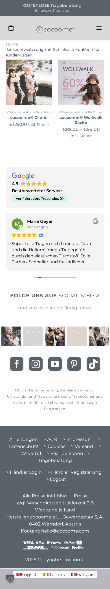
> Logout (56, 479)
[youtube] (55, 364)
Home (12, 44)
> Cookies (54, 446)
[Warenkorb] (11, 27)
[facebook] (16, 364)
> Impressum (78, 439)
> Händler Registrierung (74, 472)
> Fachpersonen (65, 453)
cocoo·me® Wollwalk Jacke (81, 120)
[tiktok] (93, 364)
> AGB (50, 439)
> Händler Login (24, 472)
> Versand (82, 446)
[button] (10, 579)
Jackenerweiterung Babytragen (34, 111)
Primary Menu (99, 28)
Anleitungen (23, 439)
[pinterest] (74, 364)
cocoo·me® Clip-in (29, 117)
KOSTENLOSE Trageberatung (52, 5)
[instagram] (36, 364)
